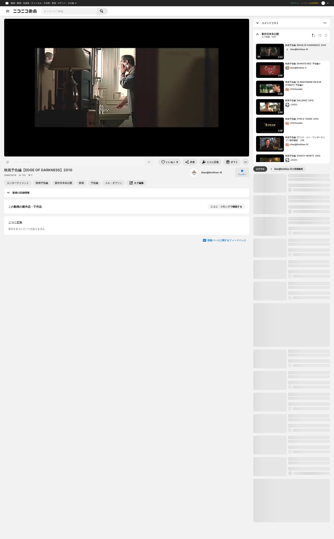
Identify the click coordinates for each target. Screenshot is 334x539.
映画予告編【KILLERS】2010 (299, 100)
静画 (19, 3)
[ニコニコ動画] (25, 11)
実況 (54, 3)
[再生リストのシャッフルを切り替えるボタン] (320, 35)
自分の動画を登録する (28, 242)
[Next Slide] (242, 274)
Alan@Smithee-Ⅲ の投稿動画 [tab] (288, 169)
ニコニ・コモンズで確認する (226, 206)
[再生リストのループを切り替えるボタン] (326, 35)
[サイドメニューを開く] (7, 11)
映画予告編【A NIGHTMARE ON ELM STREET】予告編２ (303, 83)
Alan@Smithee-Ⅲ (211, 172)
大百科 (47, 3)
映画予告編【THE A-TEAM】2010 (302, 119)
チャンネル (36, 3)
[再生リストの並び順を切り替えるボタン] (313, 35)
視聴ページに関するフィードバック (226, 307)
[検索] (102, 11)
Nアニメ (62, 3)
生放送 (26, 3)
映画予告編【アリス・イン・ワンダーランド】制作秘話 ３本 (305, 139)
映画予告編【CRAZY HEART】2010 (302, 155)
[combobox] (69, 11)
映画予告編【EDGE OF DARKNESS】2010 (305, 45)
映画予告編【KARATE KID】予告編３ (303, 63)
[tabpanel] (291, 348)
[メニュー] (245, 162)
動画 (13, 3)
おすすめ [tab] (260, 169)
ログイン (295, 3)
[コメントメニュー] (324, 22)
